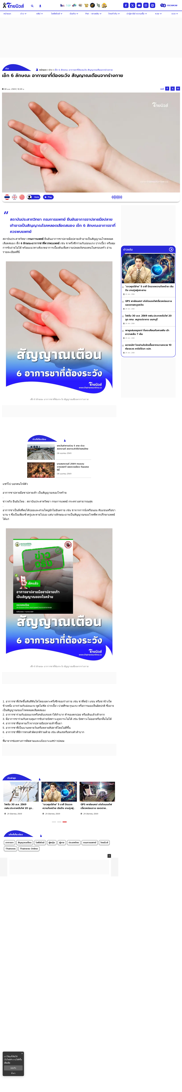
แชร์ (162, 89)
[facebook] (126, 5)
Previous (110, 777)
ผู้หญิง (52, 842)
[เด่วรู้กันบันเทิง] (74, 5)
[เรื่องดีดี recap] (68, 5)
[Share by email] (178, 89)
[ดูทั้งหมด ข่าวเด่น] (171, 249)
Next (115, 777)
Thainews (10, 848)
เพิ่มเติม (7, 1062)
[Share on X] (173, 89)
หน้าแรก (43, 70)
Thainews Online (29, 848)
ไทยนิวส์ (104, 842)
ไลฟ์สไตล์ (40, 842)
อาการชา (9, 842)
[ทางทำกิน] (86, 5)
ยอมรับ (13, 1068)
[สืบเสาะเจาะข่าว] (62, 5)
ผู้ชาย (61, 842)
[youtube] (139, 5)
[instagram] (146, 5)
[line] (152, 5)
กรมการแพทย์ (89, 842)
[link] (59, 452)
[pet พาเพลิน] (80, 5)
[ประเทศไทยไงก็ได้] (104, 5)
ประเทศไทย (74, 842)
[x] (132, 5)
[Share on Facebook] (167, 89)
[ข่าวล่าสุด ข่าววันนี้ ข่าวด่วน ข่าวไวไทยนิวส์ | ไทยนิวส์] (15, 5)
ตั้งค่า (13, 1073)
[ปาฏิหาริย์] (92, 5)
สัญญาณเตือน (24, 842)
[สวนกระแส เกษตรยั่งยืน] (98, 5)
